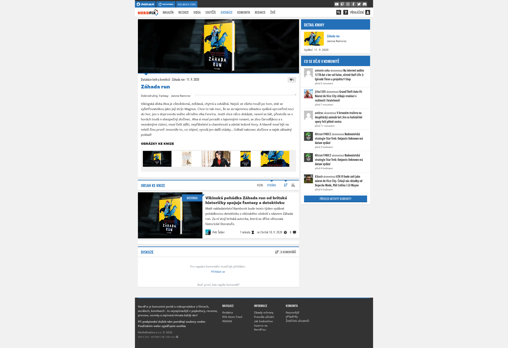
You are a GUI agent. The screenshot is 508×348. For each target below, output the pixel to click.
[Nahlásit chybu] (177, 336)
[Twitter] (359, 4)
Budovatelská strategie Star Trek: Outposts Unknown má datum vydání (339, 138)
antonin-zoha (322, 70)
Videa (197, 12)
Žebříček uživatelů (297, 321)
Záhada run (178, 79)
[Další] (291, 158)
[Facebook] (353, 4)
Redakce (260, 12)
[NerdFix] (148, 12)
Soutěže (210, 12)
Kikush (319, 176)
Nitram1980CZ (323, 134)
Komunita (243, 12)
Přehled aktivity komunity (335, 198)
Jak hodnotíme (263, 321)
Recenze (183, 12)
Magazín (168, 12)
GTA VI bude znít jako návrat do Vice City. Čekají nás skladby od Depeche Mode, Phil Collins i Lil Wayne (338, 181)
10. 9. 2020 (269, 232)
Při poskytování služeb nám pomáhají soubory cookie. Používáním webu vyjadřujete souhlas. (172, 323)
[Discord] (364, 4)
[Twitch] (342, 4)
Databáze (227, 12)
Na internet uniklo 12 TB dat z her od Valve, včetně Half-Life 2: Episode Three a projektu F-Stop (339, 74)
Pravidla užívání (264, 317)
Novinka (192, 197)
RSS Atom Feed (232, 317)
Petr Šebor (218, 232)
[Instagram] (347, 4)
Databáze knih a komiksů (155, 79)
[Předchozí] (145, 158)
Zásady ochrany (263, 312)
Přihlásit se (218, 271)
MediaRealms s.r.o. (150, 332)
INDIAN (227, 321)
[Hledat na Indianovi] (338, 12)
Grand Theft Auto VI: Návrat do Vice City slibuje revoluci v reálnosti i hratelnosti (338, 96)
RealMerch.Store (187, 4)
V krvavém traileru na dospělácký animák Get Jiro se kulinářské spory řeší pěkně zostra (338, 117)
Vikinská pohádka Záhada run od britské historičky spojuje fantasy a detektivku (246, 200)
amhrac (319, 112)
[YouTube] (336, 4)
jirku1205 (320, 91)
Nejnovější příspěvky (292, 314)
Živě (272, 12)
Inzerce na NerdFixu (260, 327)
